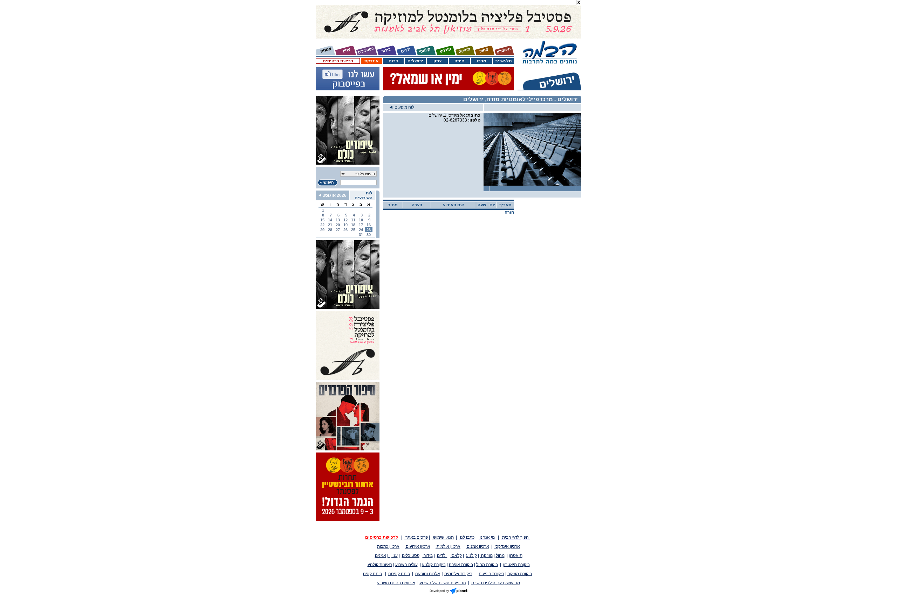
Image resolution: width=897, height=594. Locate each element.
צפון (437, 60)
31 (361, 235)
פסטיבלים (410, 555)
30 (369, 235)
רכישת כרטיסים (338, 60)
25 (353, 230)
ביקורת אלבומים (458, 573)
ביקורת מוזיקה (519, 573)
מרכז (481, 60)
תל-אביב (503, 60)
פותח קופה (372, 573)
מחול (500, 555)
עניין (393, 555)
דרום (393, 60)
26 (345, 230)
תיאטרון (515, 555)
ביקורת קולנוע (434, 564)
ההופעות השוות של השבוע (442, 582)
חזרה (509, 212)
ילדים (442, 555)
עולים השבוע (406, 564)
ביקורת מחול (487, 564)
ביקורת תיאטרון (516, 564)
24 (361, 230)
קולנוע (471, 555)
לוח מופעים (403, 107)
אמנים (380, 555)
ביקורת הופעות (491, 573)
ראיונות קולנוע (380, 564)
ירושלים (415, 60)
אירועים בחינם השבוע (396, 582)
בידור (428, 555)
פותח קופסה (399, 573)
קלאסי (456, 555)
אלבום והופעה (427, 573)
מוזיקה (486, 555)
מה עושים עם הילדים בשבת (495, 582)
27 (338, 230)
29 (322, 230)
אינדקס (371, 60)
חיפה (459, 60)
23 (369, 230)
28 (330, 230)
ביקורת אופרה (461, 564)
